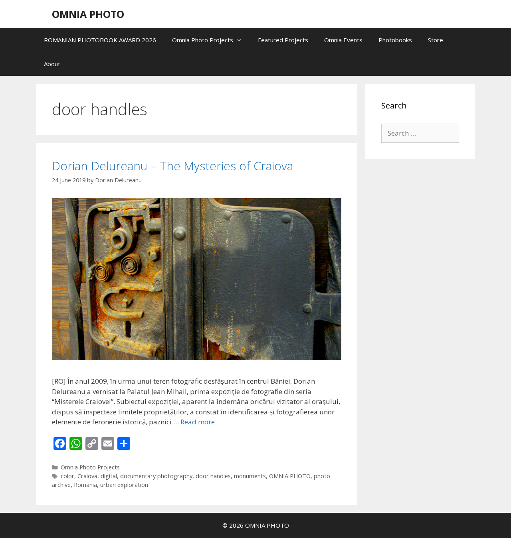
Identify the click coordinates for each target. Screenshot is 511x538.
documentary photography (156, 476)
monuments (250, 476)
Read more (197, 421)
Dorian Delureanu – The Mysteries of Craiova (172, 166)
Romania (85, 485)
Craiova (87, 476)
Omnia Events (343, 40)
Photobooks (395, 40)
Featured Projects (283, 40)
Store (435, 40)
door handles (213, 476)
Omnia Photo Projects (202, 40)
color (67, 476)
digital (109, 476)
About (52, 64)
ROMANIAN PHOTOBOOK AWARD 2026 (100, 40)
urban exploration (124, 485)
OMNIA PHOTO (88, 14)
